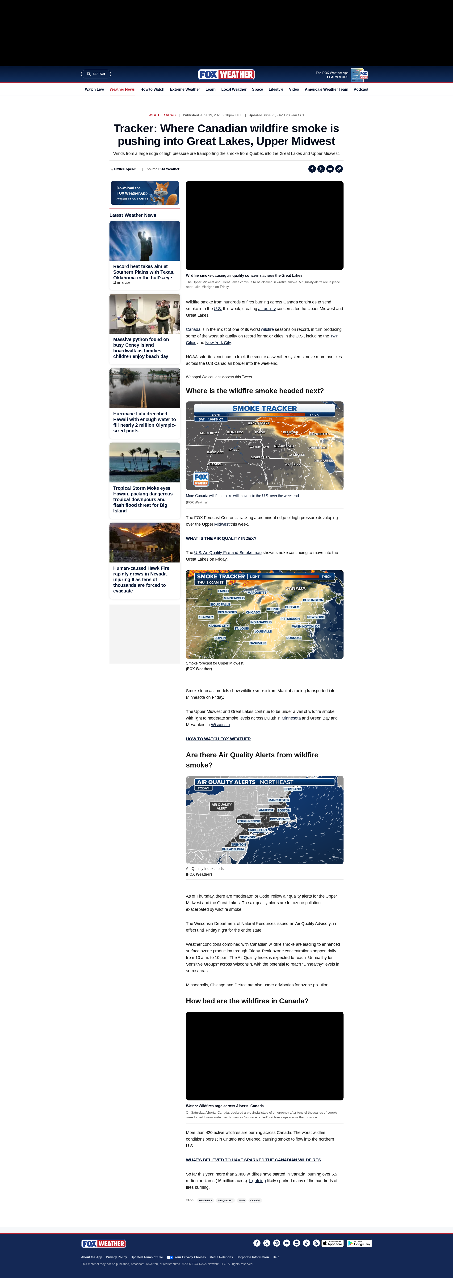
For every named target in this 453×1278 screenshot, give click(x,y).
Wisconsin (220, 724)
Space (257, 89)
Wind (242, 1200)
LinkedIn (296, 1243)
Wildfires (205, 1200)
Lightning (257, 1180)
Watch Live (94, 89)
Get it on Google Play (359, 1243)
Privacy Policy (116, 1257)
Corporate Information (253, 1257)
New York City (218, 342)
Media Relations (221, 1257)
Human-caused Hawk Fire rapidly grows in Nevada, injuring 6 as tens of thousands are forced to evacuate (141, 579)
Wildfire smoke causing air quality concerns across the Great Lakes (244, 275)
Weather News (122, 89)
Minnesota (291, 718)
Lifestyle (276, 89)
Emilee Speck (125, 169)
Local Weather (233, 89)
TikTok (306, 1243)
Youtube (286, 1243)
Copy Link (339, 169)
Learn (211, 89)
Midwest (221, 524)
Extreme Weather (185, 89)
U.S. (218, 308)
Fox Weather (226, 74)
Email (330, 169)
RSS (316, 1243)
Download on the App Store (332, 1243)
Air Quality (225, 1200)
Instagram (276, 1243)
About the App (91, 1257)
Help (276, 1257)
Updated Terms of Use (147, 1257)
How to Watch (152, 89)
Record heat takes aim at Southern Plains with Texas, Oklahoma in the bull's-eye (143, 272)
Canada (193, 329)
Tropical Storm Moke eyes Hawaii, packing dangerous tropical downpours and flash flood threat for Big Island (143, 499)
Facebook (312, 169)
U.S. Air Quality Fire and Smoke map (227, 552)
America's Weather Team (326, 89)
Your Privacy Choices (190, 1257)
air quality (267, 308)
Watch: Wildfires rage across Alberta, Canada (225, 1106)
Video (294, 89)
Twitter (321, 169)
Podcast (361, 89)
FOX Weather (168, 169)
